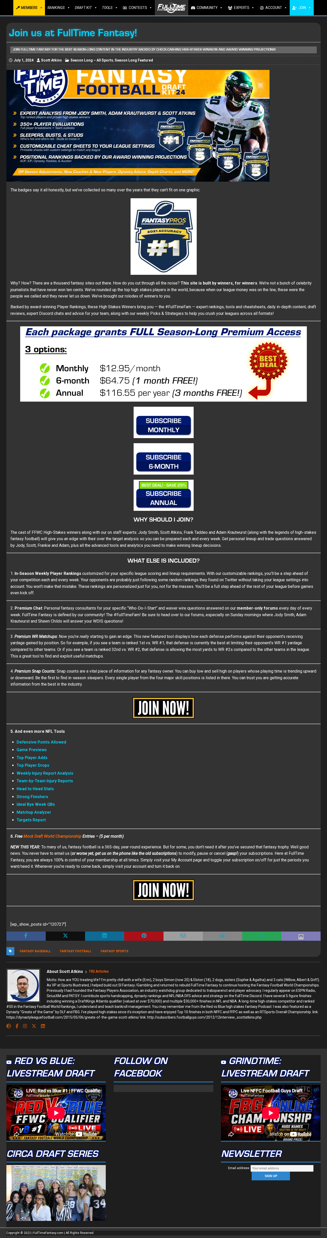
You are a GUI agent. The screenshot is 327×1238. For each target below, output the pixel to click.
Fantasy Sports (114, 951)
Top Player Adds (32, 757)
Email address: (239, 1168)
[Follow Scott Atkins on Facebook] (15, 1026)
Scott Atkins (51, 60)
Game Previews (32, 749)
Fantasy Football (75, 951)
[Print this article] (222, 936)
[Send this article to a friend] (183, 936)
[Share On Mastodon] (301, 936)
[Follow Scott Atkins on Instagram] (23, 1026)
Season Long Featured (134, 60)
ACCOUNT (273, 8)
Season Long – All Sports (92, 60)
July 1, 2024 (23, 60)
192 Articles (99, 971)
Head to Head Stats (35, 788)
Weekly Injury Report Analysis (45, 773)
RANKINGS (56, 8)
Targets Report (31, 820)
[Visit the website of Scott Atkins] (8, 1026)
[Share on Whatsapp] (262, 936)
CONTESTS (138, 8)
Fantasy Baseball (35, 951)
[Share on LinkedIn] (104, 936)
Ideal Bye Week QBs (36, 804)
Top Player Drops (33, 765)
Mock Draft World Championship (52, 836)
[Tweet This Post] (65, 936)
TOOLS (107, 8)
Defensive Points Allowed (41, 742)
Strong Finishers (32, 796)
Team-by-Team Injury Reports (45, 780)
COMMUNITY (207, 8)
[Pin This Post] (144, 936)
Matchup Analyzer (34, 812)
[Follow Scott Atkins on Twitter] (32, 1026)
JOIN (302, 8)
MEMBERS (29, 8)
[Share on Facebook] (26, 936)
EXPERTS (241, 8)
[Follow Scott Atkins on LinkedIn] (41, 1026)
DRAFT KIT (83, 8)
